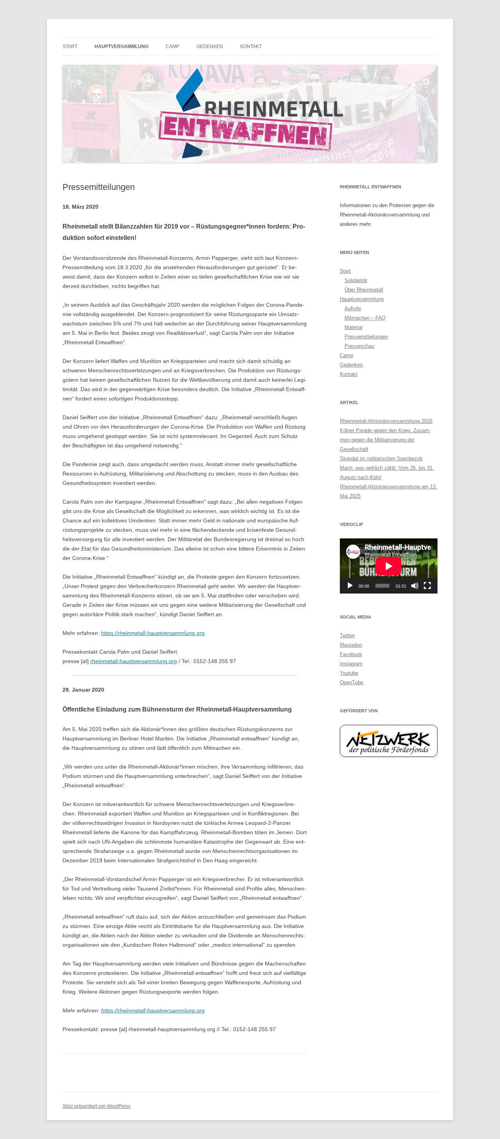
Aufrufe (353, 308)
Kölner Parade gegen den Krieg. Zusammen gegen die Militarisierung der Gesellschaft (385, 439)
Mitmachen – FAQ (365, 318)
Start (69, 46)
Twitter (347, 635)
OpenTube (351, 682)
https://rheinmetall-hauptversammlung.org (153, 633)
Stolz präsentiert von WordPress (96, 1106)
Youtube (349, 673)
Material (353, 327)
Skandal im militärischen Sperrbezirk (381, 458)
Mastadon (351, 645)
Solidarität (356, 280)
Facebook (351, 654)
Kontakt (251, 46)
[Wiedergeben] (350, 586)
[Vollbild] (427, 586)
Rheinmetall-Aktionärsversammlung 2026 (386, 421)
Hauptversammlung (121, 46)
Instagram (351, 664)
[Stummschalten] (415, 586)
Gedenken (209, 46)
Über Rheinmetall (364, 290)
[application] (389, 566)
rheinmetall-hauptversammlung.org (133, 661)
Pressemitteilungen (366, 337)
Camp (172, 46)
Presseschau (359, 346)
